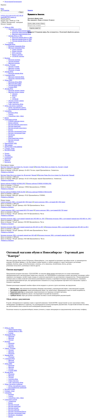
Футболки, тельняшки (15, 415)
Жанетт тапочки (17, 54)
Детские (11, 345)
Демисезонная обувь (15, 29)
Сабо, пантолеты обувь (15, 104)
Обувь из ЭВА (9, 27)
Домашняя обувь (10, 44)
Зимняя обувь (9, 71)
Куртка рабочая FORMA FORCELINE (13, 192)
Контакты (8, 162)
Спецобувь (8, 111)
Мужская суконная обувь (16, 78)
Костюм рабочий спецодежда (17, 124)
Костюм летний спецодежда (17, 128)
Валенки (7, 58)
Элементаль (12, 401)
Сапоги (10, 114)
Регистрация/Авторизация (13, 1)
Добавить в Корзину (7, 172)
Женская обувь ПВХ (15, 83)
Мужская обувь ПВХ (15, 82)
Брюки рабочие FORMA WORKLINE (13, 183)
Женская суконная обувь (16, 77)
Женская (11, 338)
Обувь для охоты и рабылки (14, 384)
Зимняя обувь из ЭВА (15, 36)
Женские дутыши (14, 68)
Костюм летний (13, 408)
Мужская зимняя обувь (15, 73)
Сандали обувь (13, 379)
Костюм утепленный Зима (16, 133)
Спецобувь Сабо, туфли (16, 116)
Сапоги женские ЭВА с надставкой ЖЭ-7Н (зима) (17, 210)
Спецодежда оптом (11, 119)
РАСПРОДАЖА (10, 150)
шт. (2, 8)
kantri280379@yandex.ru (8, 17)
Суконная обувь (10, 75)
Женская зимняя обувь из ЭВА (22, 39)
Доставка (8, 155)
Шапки (10, 136)
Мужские (11, 343)
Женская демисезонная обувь (21, 34)
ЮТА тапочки (16, 53)
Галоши (10, 42)
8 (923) (6, 15)
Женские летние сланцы (16, 92)
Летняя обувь (9, 89)
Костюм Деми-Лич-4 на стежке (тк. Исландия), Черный (19, 175)
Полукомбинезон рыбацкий (17, 109)
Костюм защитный (14, 126)
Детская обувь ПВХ (14, 85)
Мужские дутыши (14, 70)
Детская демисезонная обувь (21, 30)
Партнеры (8, 158)
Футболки (11, 135)
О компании (9, 157)
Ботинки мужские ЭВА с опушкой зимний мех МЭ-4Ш (19, 235)
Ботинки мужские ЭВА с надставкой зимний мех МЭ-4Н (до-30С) (22, 227)
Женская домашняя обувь (16, 48)
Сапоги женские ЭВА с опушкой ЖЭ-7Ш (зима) (16, 202)
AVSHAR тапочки (18, 56)
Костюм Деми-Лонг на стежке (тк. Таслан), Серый (17, 167)
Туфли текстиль (13, 102)
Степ (13, 97)
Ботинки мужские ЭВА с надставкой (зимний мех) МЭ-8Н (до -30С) (23, 218)
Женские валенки (14, 63)
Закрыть (30, 10)
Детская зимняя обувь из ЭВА (21, 41)
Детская (10, 340)
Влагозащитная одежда (15, 138)
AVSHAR (15, 99)
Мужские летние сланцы (16, 90)
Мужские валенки (14, 59)
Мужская (11, 336)
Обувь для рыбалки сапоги (17, 107)
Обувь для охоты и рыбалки (14, 106)
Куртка (10, 129)
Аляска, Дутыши (10, 65)
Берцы (7, 118)
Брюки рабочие (13, 123)
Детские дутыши (13, 66)
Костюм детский (13, 140)
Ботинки (11, 394)
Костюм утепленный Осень (17, 131)
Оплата (7, 153)
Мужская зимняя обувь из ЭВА (22, 37)
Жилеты (11, 141)
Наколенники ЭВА (11, 143)
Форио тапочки (17, 51)
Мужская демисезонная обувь (21, 32)
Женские (11, 346)
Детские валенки (13, 61)
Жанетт (14, 95)
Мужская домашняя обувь (16, 46)
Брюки (10, 403)
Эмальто (15, 94)
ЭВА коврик (9, 145)
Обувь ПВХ (8, 80)
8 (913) (17, 15)
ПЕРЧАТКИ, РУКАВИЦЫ (13, 147)
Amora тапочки (17, 49)
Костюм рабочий (13, 410)
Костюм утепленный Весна (17, 411)
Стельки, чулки (9, 148)
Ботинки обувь (13, 112)
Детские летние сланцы (16, 100)
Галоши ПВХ (12, 87)
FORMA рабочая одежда (16, 121)
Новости (7, 160)
